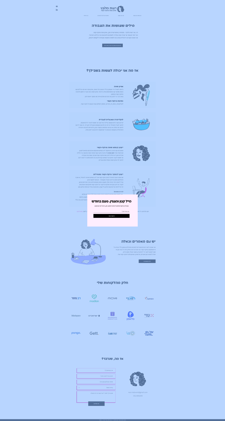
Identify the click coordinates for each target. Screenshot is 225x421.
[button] (177, 181)
